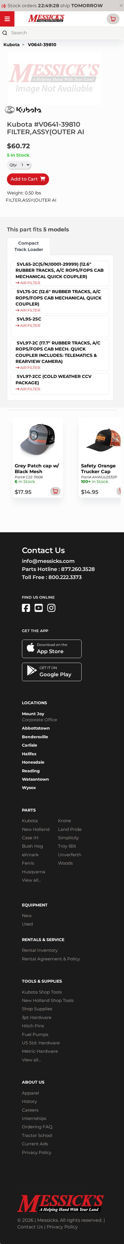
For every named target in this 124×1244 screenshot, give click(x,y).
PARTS (29, 810)
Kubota (11, 44)
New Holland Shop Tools (48, 1000)
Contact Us (30, 1227)
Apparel (30, 1093)
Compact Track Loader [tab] (28, 246)
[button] (113, 19)
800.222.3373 (65, 577)
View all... (31, 880)
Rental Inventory (40, 950)
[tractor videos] (39, 608)
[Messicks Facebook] (26, 608)
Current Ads (35, 1143)
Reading (31, 770)
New (27, 915)
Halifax (29, 753)
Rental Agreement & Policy (51, 959)
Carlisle (29, 745)
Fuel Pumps (35, 1034)
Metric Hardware (40, 1051)
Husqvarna (33, 871)
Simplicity (68, 837)
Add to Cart (25, 179)
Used (27, 924)
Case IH (30, 837)
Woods (65, 863)
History (29, 1101)
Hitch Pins (33, 1025)
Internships (34, 1118)
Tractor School (37, 1135)
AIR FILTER (29, 283)
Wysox (29, 787)
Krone (64, 820)
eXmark (30, 854)
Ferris (28, 863)
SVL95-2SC (29, 319)
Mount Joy (33, 713)
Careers (30, 1110)
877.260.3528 (78, 569)
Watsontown (35, 779)
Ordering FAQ (37, 1126)
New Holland (36, 829)
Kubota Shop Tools (42, 992)
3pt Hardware (36, 1017)
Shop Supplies (37, 1008)
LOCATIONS (34, 702)
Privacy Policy (36, 1152)
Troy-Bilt (67, 846)
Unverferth (69, 854)
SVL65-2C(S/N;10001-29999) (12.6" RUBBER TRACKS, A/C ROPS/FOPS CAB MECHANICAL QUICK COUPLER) (60, 270)
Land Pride (70, 829)
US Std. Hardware (41, 1043)
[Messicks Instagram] (51, 608)
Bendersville (35, 736)
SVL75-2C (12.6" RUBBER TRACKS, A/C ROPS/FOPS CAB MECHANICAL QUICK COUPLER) (59, 298)
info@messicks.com (48, 561)
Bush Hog (32, 846)
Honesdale (33, 762)
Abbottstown (36, 728)
